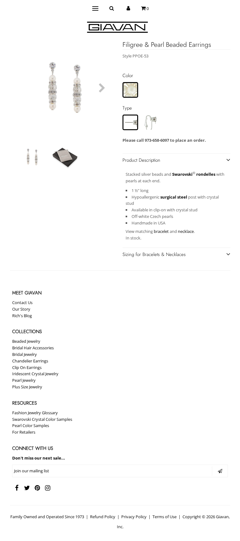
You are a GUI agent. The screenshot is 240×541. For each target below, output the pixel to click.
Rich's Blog (22, 315)
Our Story (21, 309)
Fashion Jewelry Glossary (35, 413)
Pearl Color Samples (30, 425)
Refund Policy (102, 516)
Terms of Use (164, 516)
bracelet (161, 231)
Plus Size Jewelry (27, 387)
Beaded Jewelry (26, 341)
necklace (186, 231)
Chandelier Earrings (30, 361)
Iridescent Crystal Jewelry (35, 373)
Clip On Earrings (27, 367)
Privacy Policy (134, 516)
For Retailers (23, 432)
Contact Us (22, 302)
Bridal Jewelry (24, 354)
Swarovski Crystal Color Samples (42, 419)
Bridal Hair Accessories (33, 348)
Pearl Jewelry (24, 380)
